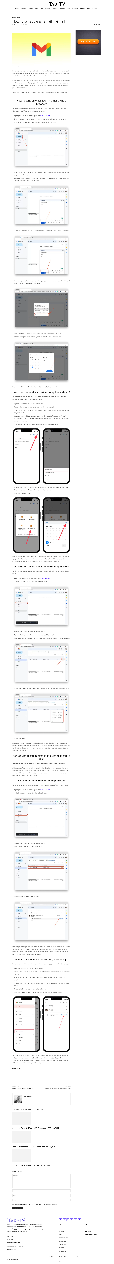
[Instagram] (64, 1219)
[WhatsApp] (25, 28)
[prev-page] (13, 1169)
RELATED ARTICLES (19, 1110)
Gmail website (45, 116)
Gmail (18, 1068)
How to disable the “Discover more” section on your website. (37, 1147)
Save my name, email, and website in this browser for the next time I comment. (35, 1204)
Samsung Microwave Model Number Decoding (31, 1165)
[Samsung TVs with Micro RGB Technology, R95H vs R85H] (41, 1118)
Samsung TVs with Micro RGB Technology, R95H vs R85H (36, 1128)
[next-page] (14, 1169)
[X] (18, 28)
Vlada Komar (17, 24)
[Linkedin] (68, 1219)
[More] (29, 28)
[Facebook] (14, 28)
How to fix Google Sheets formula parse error (58, 1088)
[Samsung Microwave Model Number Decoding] (41, 1155)
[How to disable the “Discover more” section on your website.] (41, 1137)
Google (18, 15)
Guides (18, 17)
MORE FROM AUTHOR (35, 1110)
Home (13, 15)
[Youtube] (79, 1219)
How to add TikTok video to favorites (22, 1088)
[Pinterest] (21, 28)
